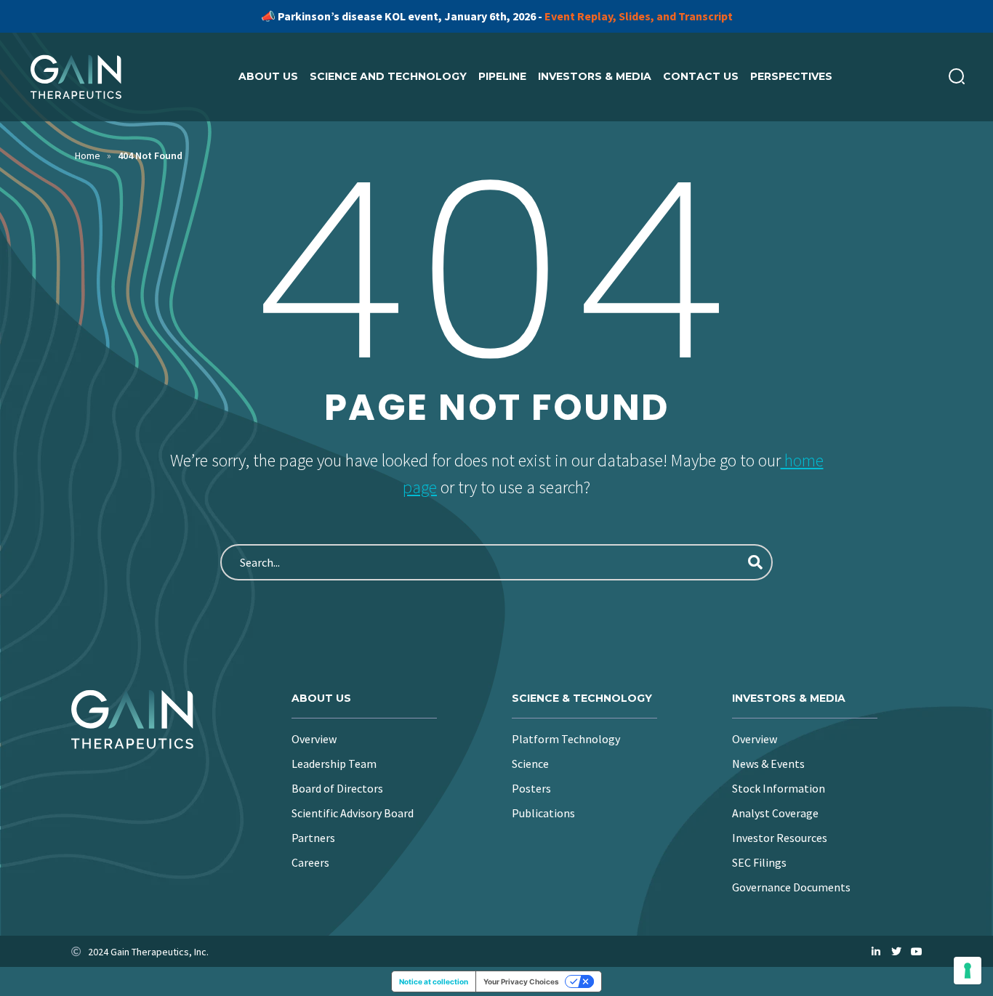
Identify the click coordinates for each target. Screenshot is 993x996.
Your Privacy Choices (521, 981)
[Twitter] (896, 952)
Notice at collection (433, 981)
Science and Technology (388, 76)
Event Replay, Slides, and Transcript (638, 16)
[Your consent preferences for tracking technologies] (967, 970)
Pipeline (502, 76)
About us (268, 76)
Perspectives (791, 76)
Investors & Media (594, 76)
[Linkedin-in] (876, 952)
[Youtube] (917, 952)
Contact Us (701, 76)
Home (87, 155)
